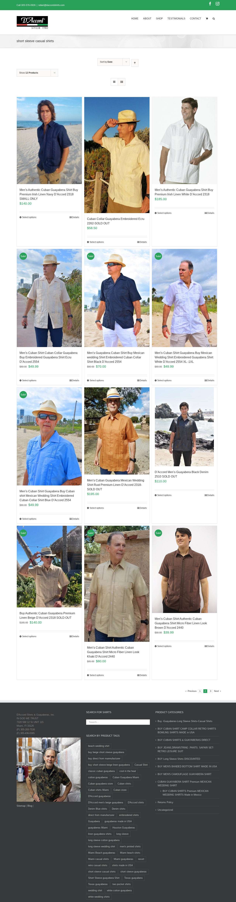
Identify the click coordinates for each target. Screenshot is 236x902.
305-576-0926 (28, 5)
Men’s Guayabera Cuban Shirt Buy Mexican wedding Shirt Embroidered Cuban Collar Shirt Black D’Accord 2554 (115, 357)
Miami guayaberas (123, 859)
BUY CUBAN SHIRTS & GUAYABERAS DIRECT (184, 740)
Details (75, 217)
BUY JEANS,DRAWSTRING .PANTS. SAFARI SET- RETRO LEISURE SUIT (186, 749)
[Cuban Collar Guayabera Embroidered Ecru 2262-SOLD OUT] (116, 155)
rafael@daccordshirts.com (51, 5)
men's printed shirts (130, 846)
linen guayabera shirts (100, 834)
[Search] (214, 18)
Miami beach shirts (130, 852)
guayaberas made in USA (118, 821)
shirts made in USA (122, 865)
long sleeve (122, 834)
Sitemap (21, 805)
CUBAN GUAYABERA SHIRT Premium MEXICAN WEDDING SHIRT (184, 783)
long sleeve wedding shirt (101, 846)
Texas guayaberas (98, 884)
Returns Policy (165, 802)
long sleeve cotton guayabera (103, 840)
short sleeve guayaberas (133, 871)
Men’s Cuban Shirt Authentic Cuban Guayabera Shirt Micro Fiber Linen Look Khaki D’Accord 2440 (113, 652)
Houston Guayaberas (123, 827)
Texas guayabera (133, 877)
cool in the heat (127, 771)
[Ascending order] (134, 63)
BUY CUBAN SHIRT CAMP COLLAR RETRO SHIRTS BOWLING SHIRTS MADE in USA (187, 730)
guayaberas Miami (98, 827)
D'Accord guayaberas (99, 796)
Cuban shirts (124, 783)
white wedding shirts (99, 896)
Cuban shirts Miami (98, 790)
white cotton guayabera (119, 890)
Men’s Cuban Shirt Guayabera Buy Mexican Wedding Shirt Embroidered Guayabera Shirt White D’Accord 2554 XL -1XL (184, 357)
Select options (29, 217)
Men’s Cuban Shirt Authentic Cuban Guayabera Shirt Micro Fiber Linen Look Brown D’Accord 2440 (181, 623)
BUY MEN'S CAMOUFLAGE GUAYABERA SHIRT (184, 774)
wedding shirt (95, 890)
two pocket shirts (121, 884)
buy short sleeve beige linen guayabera (109, 764)
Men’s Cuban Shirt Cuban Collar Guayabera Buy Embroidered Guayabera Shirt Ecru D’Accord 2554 (48, 357)
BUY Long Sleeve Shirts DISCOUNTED (179, 758)
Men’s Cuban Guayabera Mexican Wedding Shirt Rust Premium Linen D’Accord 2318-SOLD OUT (115, 485)
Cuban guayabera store (100, 783)
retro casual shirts (97, 865)
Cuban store (120, 790)
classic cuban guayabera (101, 771)
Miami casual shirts (98, 859)
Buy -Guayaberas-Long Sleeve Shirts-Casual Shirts (185, 721)
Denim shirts (118, 808)
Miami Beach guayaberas (101, 852)
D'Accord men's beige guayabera (105, 802)
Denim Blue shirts (97, 808)
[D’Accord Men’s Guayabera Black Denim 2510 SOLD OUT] (184, 426)
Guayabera (94, 821)
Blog (29, 805)
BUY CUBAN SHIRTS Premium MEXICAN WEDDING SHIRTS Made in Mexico (185, 793)
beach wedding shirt (98, 746)
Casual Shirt (141, 764)
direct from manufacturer (101, 815)
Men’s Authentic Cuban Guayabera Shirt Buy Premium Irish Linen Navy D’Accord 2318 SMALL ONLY (49, 194)
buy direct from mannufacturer (104, 758)
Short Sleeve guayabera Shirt (103, 877)
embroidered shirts (129, 815)
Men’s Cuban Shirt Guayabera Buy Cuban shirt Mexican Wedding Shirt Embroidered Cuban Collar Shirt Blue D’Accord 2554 (47, 496)
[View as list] (121, 82)
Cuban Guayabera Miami (126, 777)
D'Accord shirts (136, 802)
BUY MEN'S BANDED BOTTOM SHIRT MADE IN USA (187, 766)
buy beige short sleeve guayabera (106, 752)
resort (141, 859)
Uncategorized (165, 809)
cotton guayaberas (98, 777)
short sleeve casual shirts (102, 871)
